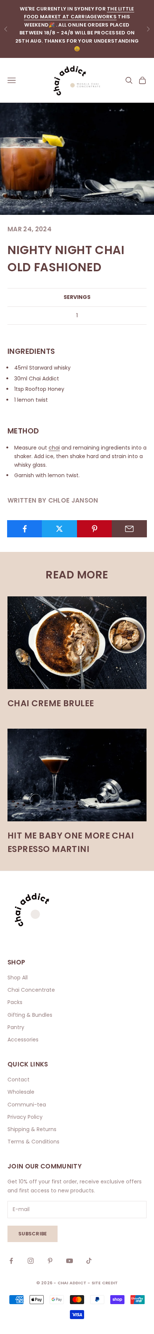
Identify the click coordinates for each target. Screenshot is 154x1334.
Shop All (17, 977)
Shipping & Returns (31, 1129)
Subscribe (32, 1233)
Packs (14, 1002)
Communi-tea (26, 1104)
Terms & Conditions (33, 1141)
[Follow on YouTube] (69, 1260)
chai (54, 447)
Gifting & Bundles (29, 1015)
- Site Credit (102, 1283)
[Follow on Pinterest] (50, 1260)
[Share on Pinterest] (94, 529)
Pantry (15, 1027)
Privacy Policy (25, 1117)
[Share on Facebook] (24, 529)
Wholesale (20, 1092)
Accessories (22, 1039)
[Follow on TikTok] (89, 1260)
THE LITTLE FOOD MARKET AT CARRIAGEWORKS (79, 12)
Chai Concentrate (31, 990)
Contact (18, 1079)
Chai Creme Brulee (50, 703)
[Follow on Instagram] (30, 1260)
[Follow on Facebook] (11, 1260)
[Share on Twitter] (59, 529)
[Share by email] (129, 529)
